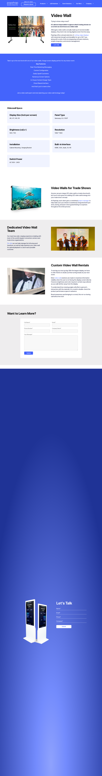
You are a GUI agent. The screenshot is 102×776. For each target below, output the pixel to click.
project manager (83, 201)
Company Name (56, 328)
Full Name (27, 322)
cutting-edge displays (81, 35)
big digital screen (75, 32)
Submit (29, 353)
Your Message (28, 334)
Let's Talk (56, 45)
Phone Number (28, 328)
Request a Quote (28, 4)
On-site (9, 243)
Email (54, 322)
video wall (58, 278)
